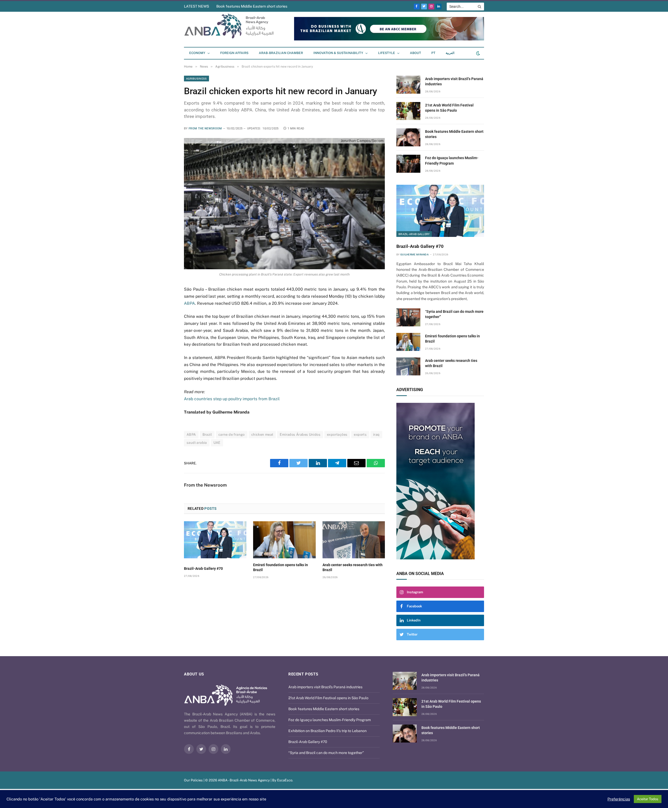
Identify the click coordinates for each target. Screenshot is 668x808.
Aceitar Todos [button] (647, 799)
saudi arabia (197, 443)
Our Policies (193, 780)
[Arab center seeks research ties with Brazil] (354, 539)
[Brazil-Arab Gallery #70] (215, 539)
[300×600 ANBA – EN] (440, 481)
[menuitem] (433, 53)
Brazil (207, 434)
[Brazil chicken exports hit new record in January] (284, 203)
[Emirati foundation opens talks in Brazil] (284, 539)
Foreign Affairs (234, 53)
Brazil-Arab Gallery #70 (203, 568)
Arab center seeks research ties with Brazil (353, 567)
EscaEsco (284, 780)
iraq (376, 434)
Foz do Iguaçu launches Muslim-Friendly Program (451, 160)
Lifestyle (386, 53)
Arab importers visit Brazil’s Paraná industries (454, 81)
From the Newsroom (205, 128)
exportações (337, 434)
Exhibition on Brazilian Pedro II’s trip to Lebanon (327, 731)
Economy (197, 53)
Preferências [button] (618, 799)
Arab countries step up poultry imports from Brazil (232, 398)
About (415, 53)
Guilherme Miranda (414, 254)
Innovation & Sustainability (338, 53)
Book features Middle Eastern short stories (251, 6)
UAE (216, 443)
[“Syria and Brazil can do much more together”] (408, 317)
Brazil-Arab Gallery (414, 234)
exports (360, 434)
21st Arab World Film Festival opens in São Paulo (449, 107)
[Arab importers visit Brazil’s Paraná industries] (408, 85)
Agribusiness (196, 78)
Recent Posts (303, 674)
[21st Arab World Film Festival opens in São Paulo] (408, 111)
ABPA (189, 303)
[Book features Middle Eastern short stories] (408, 137)
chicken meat (262, 434)
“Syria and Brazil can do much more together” (454, 314)
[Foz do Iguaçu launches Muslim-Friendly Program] (408, 164)
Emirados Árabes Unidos (300, 434)
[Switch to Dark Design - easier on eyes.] (477, 53)
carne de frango (231, 434)
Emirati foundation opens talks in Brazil (280, 567)
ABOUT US (194, 674)
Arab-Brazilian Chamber (281, 53)
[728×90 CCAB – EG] (389, 39)
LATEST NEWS (196, 6)
